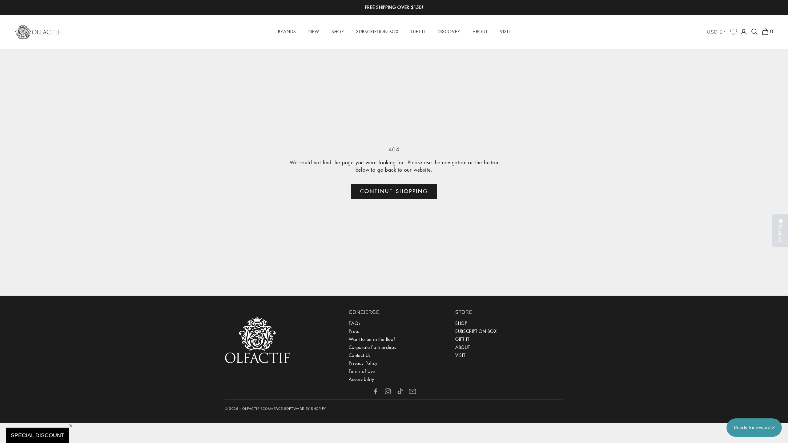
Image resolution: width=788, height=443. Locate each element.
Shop (338, 31)
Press (354, 331)
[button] (37, 435)
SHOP (461, 323)
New (313, 31)
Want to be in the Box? (372, 339)
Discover (449, 31)
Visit (505, 31)
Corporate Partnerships (372, 347)
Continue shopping (394, 191)
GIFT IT (462, 339)
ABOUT (462, 347)
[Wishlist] (733, 31)
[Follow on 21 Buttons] (412, 391)
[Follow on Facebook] (375, 391)
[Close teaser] (71, 426)
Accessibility (361, 379)
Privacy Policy (363, 363)
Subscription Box (377, 31)
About (480, 31)
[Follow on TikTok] (400, 391)
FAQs (354, 323)
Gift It (418, 31)
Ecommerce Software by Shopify (293, 408)
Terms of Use (362, 371)
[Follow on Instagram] (388, 391)
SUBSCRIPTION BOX (476, 331)
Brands (287, 31)
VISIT (460, 355)
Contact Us (359, 355)
